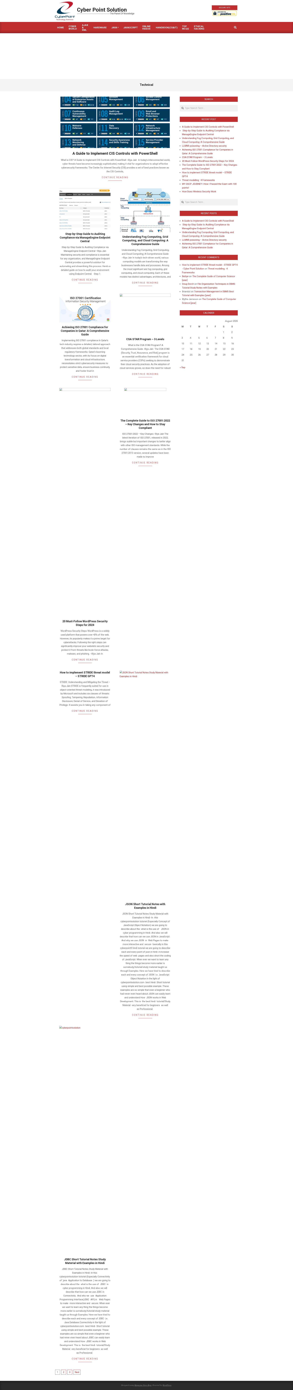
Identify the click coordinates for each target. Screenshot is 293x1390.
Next (77, 1372)
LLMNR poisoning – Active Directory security (204, 145)
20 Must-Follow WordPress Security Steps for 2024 (208, 161)
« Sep (182, 367)
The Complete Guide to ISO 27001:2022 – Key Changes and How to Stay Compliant (145, 424)
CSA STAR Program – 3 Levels (145, 339)
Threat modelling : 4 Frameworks (198, 180)
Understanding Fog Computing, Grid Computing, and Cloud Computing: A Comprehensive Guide (145, 240)
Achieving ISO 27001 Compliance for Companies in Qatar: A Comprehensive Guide (85, 331)
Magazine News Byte (143, 1385)
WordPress (167, 1385)
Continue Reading (115, 177)
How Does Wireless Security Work (199, 191)
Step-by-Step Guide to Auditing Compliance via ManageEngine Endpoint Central (85, 237)
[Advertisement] (146, 56)
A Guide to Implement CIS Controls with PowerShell (115, 153)
